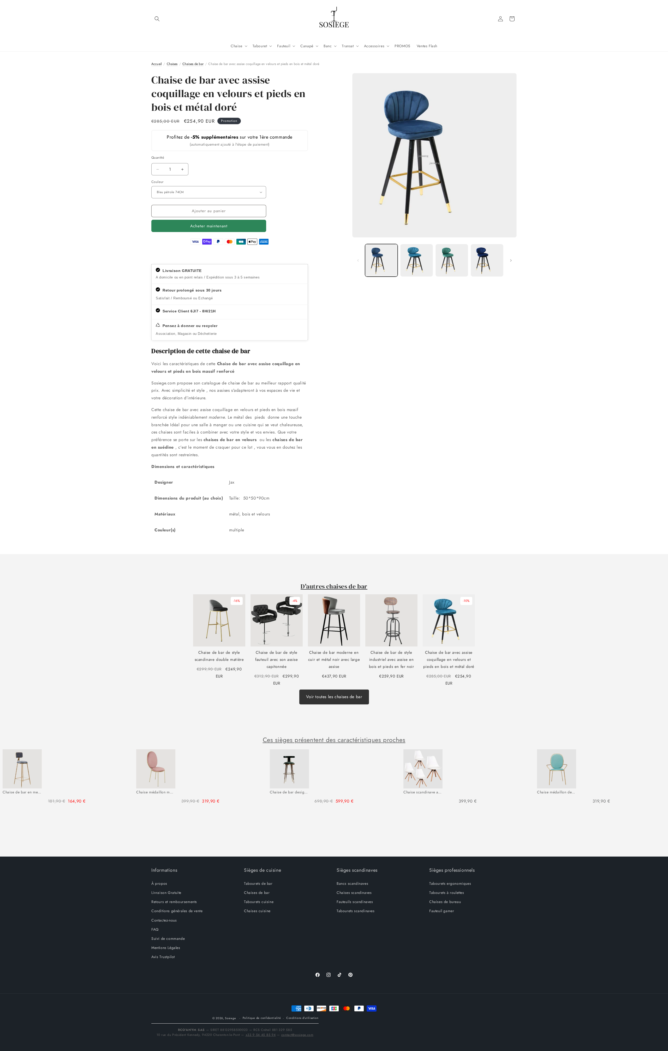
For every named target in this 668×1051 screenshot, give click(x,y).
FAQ (155, 929)
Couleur (157, 181)
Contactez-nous (164, 920)
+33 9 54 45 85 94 (261, 1034)
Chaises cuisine (257, 910)
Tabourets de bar (258, 883)
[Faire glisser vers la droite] (511, 260)
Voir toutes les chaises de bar (334, 697)
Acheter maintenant (209, 226)
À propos (159, 883)
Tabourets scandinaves (356, 910)
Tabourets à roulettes (446, 892)
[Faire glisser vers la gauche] (358, 260)
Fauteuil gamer (441, 910)
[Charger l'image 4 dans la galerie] (452, 260)
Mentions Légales (165, 947)
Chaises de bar (257, 892)
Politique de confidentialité (262, 1018)
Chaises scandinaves (354, 892)
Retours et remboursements (174, 901)
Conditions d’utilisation (302, 1018)
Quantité (157, 157)
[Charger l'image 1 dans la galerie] (381, 260)
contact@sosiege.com (297, 1034)
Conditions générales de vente (176, 910)
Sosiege (230, 1018)
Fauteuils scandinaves (355, 901)
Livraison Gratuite (166, 892)
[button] (157, 19)
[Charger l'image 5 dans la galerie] (487, 260)
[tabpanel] (67, 779)
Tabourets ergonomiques (450, 883)
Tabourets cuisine (258, 901)
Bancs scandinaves (352, 883)
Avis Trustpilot (163, 956)
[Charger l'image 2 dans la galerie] (416, 260)
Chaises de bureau (445, 901)
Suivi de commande (168, 938)
